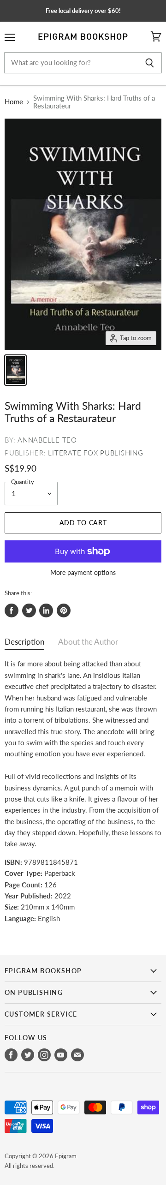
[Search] (149, 62)
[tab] (24, 644)
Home (14, 102)
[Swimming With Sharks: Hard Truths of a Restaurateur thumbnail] (15, 370)
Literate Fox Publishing (95, 453)
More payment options (83, 572)
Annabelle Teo (47, 440)
